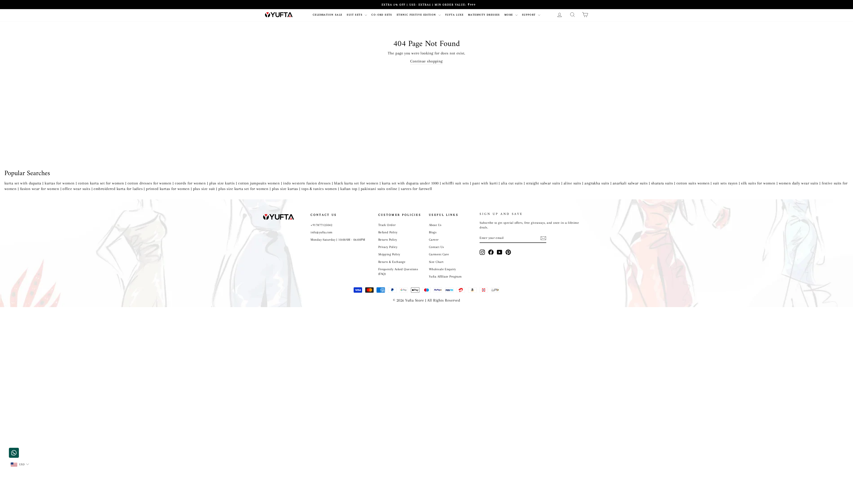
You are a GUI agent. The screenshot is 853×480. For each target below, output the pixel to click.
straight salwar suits (543, 183)
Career (434, 239)
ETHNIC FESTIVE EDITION (417, 14)
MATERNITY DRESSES (484, 14)
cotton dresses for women (149, 183)
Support (529, 14)
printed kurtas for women (167, 188)
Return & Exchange (392, 262)
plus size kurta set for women (243, 188)
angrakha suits (596, 183)
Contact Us (436, 247)
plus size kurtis (222, 183)
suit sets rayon (725, 183)
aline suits (572, 183)
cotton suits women (693, 183)
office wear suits (76, 188)
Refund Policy (388, 232)
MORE (509, 14)
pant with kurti (485, 183)
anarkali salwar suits (630, 183)
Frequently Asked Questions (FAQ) (398, 271)
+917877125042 (321, 225)
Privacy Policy (387, 247)
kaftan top (348, 188)
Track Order (387, 225)
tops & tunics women (319, 188)
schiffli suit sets (455, 183)
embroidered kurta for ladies (118, 188)
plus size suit (204, 188)
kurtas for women (59, 183)
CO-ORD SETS (381, 14)
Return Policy (387, 239)
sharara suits (662, 183)
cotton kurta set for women (101, 183)
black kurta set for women (356, 183)
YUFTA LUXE (454, 14)
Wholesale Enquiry (442, 269)
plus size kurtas (285, 188)
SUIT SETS (355, 14)
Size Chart (436, 262)
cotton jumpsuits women (259, 183)
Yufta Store (414, 300)
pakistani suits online (379, 188)
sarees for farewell (416, 188)
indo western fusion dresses (307, 183)
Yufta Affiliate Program (445, 276)
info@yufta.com (321, 232)
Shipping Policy (389, 254)
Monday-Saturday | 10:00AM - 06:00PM (338, 239)
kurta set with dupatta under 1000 (410, 183)
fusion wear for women (39, 188)
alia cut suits (511, 183)
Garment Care (439, 254)
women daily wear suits (798, 183)
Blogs (432, 232)
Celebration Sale (327, 14)
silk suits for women (758, 183)
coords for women (190, 183)
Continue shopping (426, 61)
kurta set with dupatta (22, 183)
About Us (435, 225)
